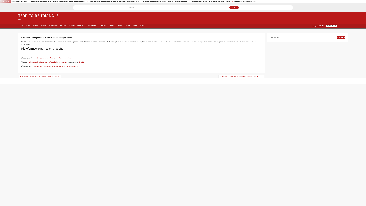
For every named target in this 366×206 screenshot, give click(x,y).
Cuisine (43, 26)
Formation (81, 26)
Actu (21, 26)
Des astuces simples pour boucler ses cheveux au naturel (52, 58)
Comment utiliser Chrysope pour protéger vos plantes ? (41, 76)
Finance (72, 26)
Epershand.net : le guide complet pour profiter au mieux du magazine (56, 66)
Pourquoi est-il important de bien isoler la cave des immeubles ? (240, 76)
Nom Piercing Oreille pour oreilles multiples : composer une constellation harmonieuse (39, 2)
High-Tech (92, 26)
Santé (142, 26)
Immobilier (102, 26)
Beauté (35, 26)
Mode (135, 26)
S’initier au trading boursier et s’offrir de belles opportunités (47, 62)
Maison (127, 26)
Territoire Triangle (38, 15)
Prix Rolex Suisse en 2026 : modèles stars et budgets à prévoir (192, 2)
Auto (28, 26)
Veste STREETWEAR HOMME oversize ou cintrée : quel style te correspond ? (239, 2)
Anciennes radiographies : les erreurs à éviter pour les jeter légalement (146, 2)
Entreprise (53, 26)
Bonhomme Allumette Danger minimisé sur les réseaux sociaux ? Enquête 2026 (95, 2)
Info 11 (81, 62)
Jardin (111, 26)
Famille (63, 26)
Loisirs (119, 26)
